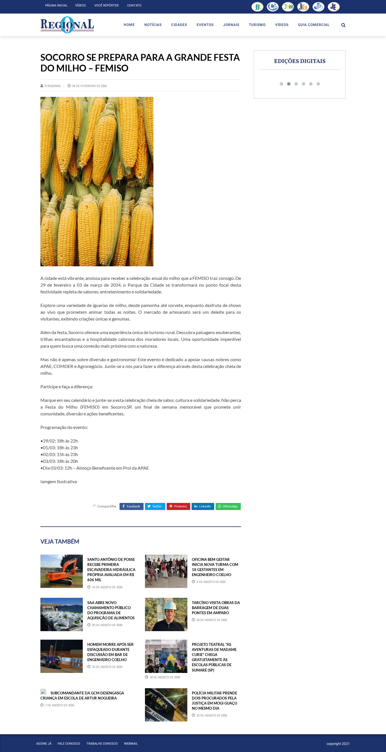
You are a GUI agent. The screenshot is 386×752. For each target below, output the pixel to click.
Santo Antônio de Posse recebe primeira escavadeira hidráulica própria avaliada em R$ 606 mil (111, 569)
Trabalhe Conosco (102, 744)
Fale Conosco (69, 744)
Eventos (205, 25)
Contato (134, 5)
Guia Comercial (313, 25)
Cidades (179, 25)
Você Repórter (106, 5)
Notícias (153, 25)
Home (129, 25)
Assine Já (43, 744)
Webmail (131, 744)
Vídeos (80, 5)
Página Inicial (56, 5)
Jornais (231, 25)
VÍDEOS (282, 25)
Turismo (257, 25)
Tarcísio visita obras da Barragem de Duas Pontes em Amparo (216, 607)
